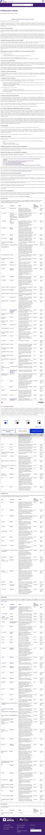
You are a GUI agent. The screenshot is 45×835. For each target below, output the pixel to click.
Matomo (11, 234)
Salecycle (12, 474)
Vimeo (11, 537)
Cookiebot (27, 196)
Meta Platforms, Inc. (14, 621)
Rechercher (32, 828)
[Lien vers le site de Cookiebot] (39, 402)
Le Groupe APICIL (7, 825)
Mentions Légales (20, 827)
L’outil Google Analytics (18, 80)
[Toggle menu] (43, 1)
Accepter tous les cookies (37, 431)
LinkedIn (11, 262)
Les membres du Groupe (8, 827)
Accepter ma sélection (22, 431)
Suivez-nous (32, 825)
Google (11, 380)
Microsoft (12, 269)
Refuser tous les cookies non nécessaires (8, 431)
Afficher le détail (38, 426)
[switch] (17, 423)
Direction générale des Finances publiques (13, 311)
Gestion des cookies (21, 825)
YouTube (11, 616)
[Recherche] (39, 830)
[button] (42, 750)
